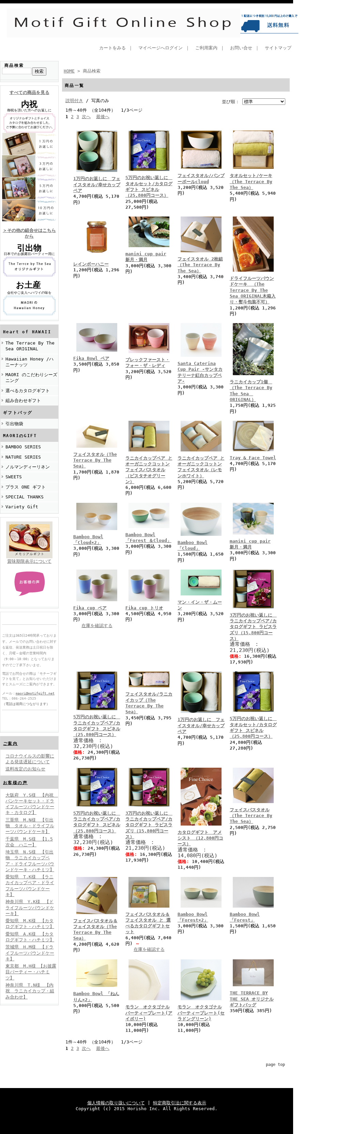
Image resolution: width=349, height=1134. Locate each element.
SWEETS (13, 476)
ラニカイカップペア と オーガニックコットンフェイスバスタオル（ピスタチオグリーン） (148, 470)
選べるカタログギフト (27, 390)
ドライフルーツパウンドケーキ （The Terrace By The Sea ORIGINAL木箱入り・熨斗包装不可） (253, 290)
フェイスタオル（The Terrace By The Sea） (95, 460)
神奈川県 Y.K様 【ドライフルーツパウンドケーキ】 (29, 907)
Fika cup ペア (90, 607)
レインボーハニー (91, 264)
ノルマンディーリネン (27, 466)
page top (275, 1064)
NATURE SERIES (23, 457)
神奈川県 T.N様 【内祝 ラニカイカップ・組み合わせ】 (29, 991)
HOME (69, 71)
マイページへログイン (160, 47)
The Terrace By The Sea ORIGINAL (30, 345)
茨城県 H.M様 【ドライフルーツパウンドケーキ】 (29, 952)
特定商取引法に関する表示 (179, 1102)
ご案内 (10, 743)
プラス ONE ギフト (25, 487)
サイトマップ (278, 47)
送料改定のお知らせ (25, 768)
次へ (86, 116)
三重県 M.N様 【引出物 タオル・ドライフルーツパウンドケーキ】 (29, 825)
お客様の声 (15, 782)
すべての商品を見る (29, 92)
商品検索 (14, 65)
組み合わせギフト (23, 400)
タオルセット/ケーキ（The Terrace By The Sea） (251, 181)
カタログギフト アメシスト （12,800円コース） (200, 838)
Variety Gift (21, 506)
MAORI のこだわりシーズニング (31, 377)
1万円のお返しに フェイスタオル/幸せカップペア (96, 184)
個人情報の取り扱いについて (116, 1102)
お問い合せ (241, 47)
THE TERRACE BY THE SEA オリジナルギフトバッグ (252, 998)
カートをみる (112, 47)
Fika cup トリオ (144, 607)
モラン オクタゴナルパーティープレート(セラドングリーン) (201, 1012)
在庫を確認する (96, 625)
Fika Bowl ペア (91, 358)
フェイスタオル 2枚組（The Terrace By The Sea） (200, 264)
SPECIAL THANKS (24, 496)
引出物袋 (14, 423)
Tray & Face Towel (253, 457)
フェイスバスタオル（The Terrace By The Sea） (251, 815)
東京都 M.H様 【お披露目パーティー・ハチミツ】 (30, 971)
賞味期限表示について (29, 561)
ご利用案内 (206, 47)
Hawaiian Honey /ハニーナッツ (29, 361)
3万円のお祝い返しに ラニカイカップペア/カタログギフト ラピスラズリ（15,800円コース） (253, 626)
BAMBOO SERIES (23, 446)
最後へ (102, 116)
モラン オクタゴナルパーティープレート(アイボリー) (148, 1012)
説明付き (74, 100)
